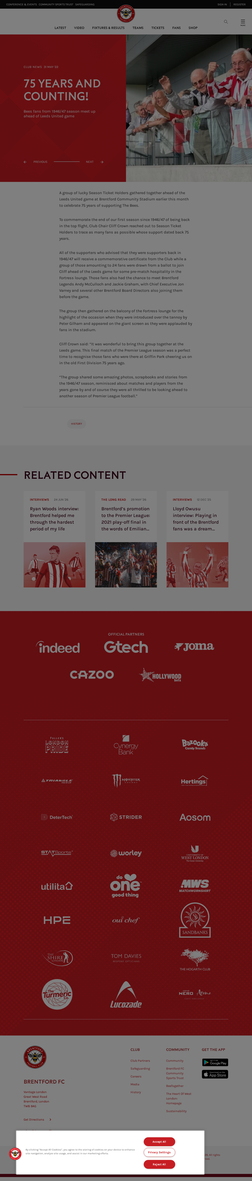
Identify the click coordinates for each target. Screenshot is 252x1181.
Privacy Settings (159, 1152)
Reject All (159, 1164)
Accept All (159, 1141)
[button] (15, 1154)
